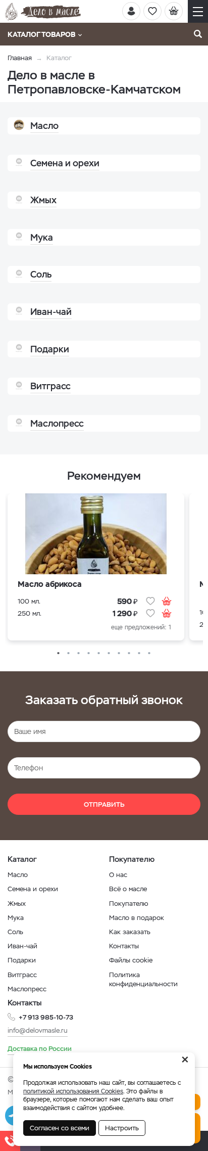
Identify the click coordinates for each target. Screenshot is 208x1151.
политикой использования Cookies (73, 1091)
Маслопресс (27, 989)
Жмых (17, 903)
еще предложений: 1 (141, 627)
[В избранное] (150, 601)
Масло (18, 874)
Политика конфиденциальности (143, 979)
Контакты (124, 946)
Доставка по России (40, 1048)
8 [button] (129, 654)
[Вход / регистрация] (131, 11)
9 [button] (139, 654)
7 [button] (119, 654)
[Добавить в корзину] (166, 601)
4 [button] (89, 654)
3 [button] (79, 654)
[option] (96, 569)
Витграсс (22, 975)
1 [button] (59, 654)
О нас (118, 874)
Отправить (104, 804)
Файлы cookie (130, 960)
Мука (16, 917)
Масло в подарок (136, 917)
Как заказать (129, 932)
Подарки (22, 960)
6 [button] (109, 654)
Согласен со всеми (59, 1128)
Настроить (122, 1128)
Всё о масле (128, 889)
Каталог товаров (41, 34)
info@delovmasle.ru (38, 1030)
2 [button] (69, 654)
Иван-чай (22, 946)
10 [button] (149, 654)
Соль (15, 932)
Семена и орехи (33, 889)
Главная (20, 58)
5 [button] (99, 654)
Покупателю (128, 903)
